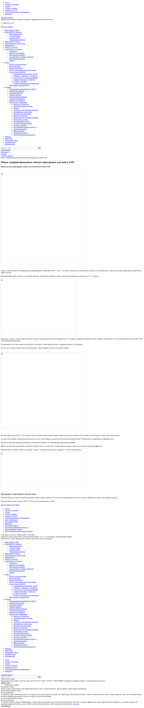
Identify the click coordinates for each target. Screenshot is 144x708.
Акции (7, 6)
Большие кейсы (14, 38)
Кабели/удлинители (20, 116)
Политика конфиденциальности (16, 527)
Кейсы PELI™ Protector (13, 32)
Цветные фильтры (20, 129)
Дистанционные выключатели (24, 135)
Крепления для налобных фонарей (25, 118)
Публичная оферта (11, 525)
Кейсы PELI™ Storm (12, 42)
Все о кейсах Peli (11, 522)
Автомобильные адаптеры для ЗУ (25, 74)
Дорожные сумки (11, 140)
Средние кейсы (14, 36)
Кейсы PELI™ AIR (12, 30)
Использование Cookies (13, 529)
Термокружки (10, 144)
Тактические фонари (16, 91)
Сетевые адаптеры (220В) (22, 123)
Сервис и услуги (11, 10)
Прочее (12, 61)
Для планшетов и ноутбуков (15, 43)
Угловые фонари (15, 95)
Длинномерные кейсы (17, 40)
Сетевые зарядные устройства (24, 80)
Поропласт (13, 51)
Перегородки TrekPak (17, 55)
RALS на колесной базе (17, 64)
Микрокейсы (9, 45)
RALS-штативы (15, 66)
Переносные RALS (16, 68)
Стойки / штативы (20, 81)
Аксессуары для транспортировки (25, 78)
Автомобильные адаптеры (22, 106)
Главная (4, 154)
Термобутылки (10, 142)
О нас (7, 2)
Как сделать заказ (11, 520)
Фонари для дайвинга (17, 100)
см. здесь (76, 704)
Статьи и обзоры (11, 8)
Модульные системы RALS (19, 85)
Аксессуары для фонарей (18, 102)
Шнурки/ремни (19, 131)
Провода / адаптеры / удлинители (25, 76)
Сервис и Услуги (11, 516)
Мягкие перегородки (16, 53)
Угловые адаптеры (20, 125)
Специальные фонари (17, 99)
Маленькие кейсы (15, 34)
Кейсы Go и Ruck (11, 47)
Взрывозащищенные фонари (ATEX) (22, 89)
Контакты (8, 14)
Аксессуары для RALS (17, 72)
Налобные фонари (15, 93)
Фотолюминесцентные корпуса (24, 127)
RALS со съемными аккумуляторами (22, 70)
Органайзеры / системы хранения (21, 57)
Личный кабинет (7, 17)
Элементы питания (20, 133)
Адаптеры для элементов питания (25, 110)
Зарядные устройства (21, 104)
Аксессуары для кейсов (13, 49)
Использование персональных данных (19, 531)
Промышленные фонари (18, 97)
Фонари (8, 87)
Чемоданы (8, 138)
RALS (7, 62)
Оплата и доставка (11, 4)
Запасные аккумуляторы (22, 114)
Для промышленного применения (17, 12)
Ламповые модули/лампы (22, 112)
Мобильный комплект (17, 59)
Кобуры (16, 108)
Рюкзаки (8, 137)
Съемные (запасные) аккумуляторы (26, 83)
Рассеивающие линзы (21, 121)
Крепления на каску (20, 119)
